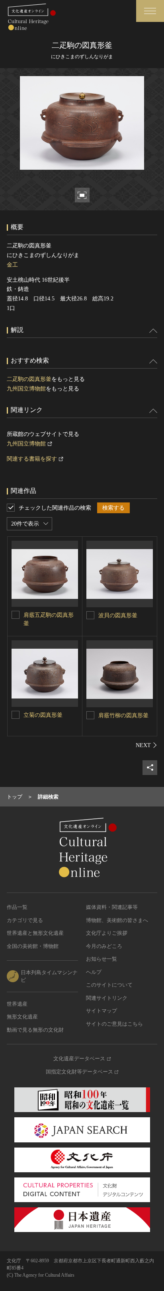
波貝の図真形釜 (117, 615)
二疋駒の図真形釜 (29, 379)
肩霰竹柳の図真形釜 (123, 715)
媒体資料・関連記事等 (112, 907)
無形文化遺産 (22, 1017)
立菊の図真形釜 (42, 715)
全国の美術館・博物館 (33, 946)
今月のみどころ (104, 946)
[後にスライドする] (146, 745)
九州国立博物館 (26, 389)
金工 (12, 265)
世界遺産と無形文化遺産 (35, 933)
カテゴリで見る (25, 920)
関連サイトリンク (106, 998)
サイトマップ (101, 1011)
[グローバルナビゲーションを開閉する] (150, 11)
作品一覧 (17, 907)
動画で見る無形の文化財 (35, 1030)
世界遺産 (17, 1004)
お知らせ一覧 (101, 959)
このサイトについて (109, 985)
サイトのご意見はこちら (114, 1024)
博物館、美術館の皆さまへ (117, 920)
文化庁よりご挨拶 (106, 933)
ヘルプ (94, 972)
